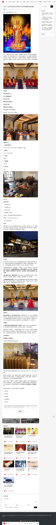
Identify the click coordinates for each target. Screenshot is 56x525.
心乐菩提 (17, 1)
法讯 (19, 9)
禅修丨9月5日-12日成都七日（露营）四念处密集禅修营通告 (32, 453)
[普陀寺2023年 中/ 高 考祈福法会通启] (20, 431)
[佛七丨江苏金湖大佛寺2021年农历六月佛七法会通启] (8, 480)
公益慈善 (24, 1)
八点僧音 (9, 1)
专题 (21, 1)
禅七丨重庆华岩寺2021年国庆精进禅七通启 (8, 436)
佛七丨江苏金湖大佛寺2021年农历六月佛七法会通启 (8, 486)
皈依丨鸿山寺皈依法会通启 (32, 469)
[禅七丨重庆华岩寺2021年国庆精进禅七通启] (8, 431)
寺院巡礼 (31, 1)
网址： (29, 505)
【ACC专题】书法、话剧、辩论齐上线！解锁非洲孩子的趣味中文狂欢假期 (47, 28)
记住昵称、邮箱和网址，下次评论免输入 (11, 507)
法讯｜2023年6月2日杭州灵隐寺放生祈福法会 (20, 469)
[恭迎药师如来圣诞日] (32, 431)
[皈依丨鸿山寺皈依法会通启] (32, 464)
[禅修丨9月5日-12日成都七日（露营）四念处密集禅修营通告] (32, 447)
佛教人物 (27, 1)
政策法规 (44, 1)
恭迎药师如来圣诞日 (32, 435)
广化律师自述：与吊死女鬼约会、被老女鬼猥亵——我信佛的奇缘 (47, 18)
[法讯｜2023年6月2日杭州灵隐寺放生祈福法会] (20, 464)
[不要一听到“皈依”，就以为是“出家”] (8, 464)
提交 (35, 507)
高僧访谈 (13, 1)
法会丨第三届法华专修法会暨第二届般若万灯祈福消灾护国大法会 (8, 453)
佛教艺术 (40, 1)
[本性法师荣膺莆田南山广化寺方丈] (20, 447)
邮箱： (17, 505)
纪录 (37, 1)
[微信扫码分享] (25, 523)
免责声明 (48, 1)
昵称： (6, 505)
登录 (55, 1)
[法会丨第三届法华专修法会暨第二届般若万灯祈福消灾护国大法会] (8, 447)
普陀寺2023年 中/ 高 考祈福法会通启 (20, 436)
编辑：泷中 (5, 9)
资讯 (6, 1)
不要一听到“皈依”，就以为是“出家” (8, 469)
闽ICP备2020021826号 (16, 515)
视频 (35, 1)
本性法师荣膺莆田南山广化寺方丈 (20, 453)
